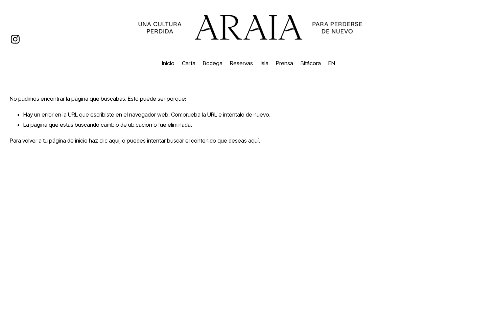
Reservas (241, 63)
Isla (264, 63)
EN (331, 63)
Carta (188, 63)
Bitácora (311, 63)
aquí (253, 140)
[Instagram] (15, 39)
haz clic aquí (104, 140)
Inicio (168, 63)
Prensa (284, 63)
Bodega (212, 63)
